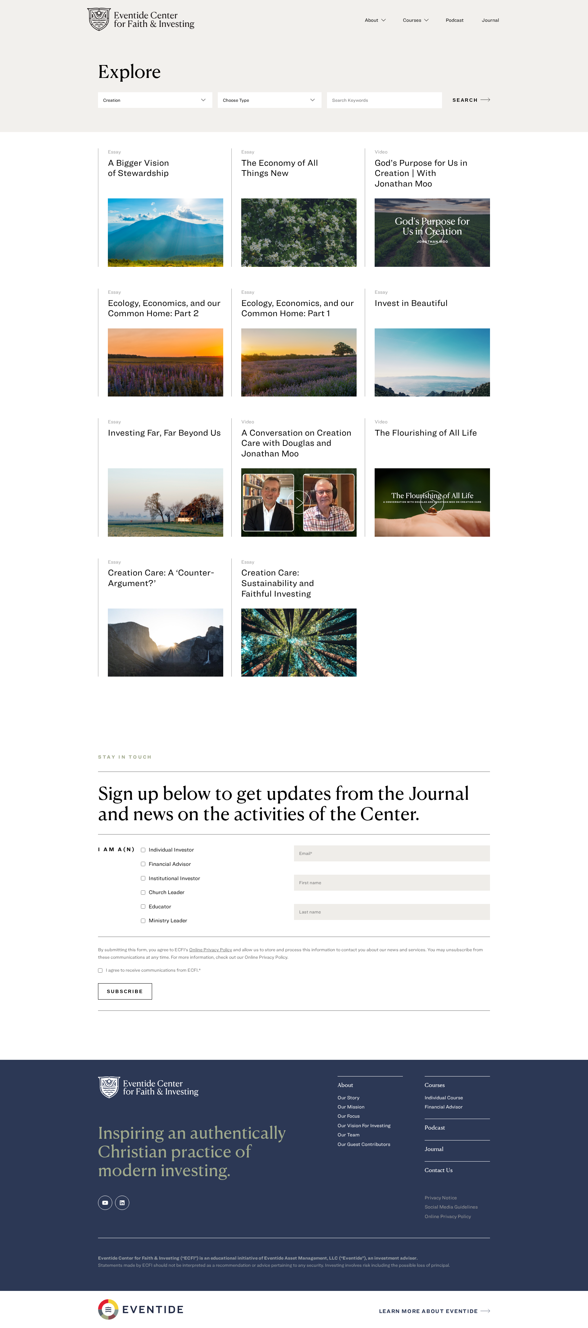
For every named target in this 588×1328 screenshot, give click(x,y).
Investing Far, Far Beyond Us (164, 432)
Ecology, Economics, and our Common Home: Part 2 (164, 307)
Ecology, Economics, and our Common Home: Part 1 (297, 307)
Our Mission (351, 1107)
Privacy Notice (441, 1197)
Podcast (455, 20)
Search (466, 100)
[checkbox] (217, 887)
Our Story (348, 1097)
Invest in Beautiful (411, 302)
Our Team (349, 1134)
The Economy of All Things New (279, 167)
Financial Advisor (444, 1107)
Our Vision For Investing (364, 1125)
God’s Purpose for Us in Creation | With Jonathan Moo (421, 172)
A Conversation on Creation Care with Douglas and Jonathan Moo (296, 442)
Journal (490, 20)
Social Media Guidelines (451, 1207)
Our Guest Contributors (364, 1144)
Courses (412, 20)
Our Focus (349, 1116)
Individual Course (444, 1097)
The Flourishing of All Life (426, 432)
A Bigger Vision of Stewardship (138, 167)
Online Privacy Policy (210, 949)
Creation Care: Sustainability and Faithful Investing (277, 582)
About (371, 20)
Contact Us (439, 1169)
